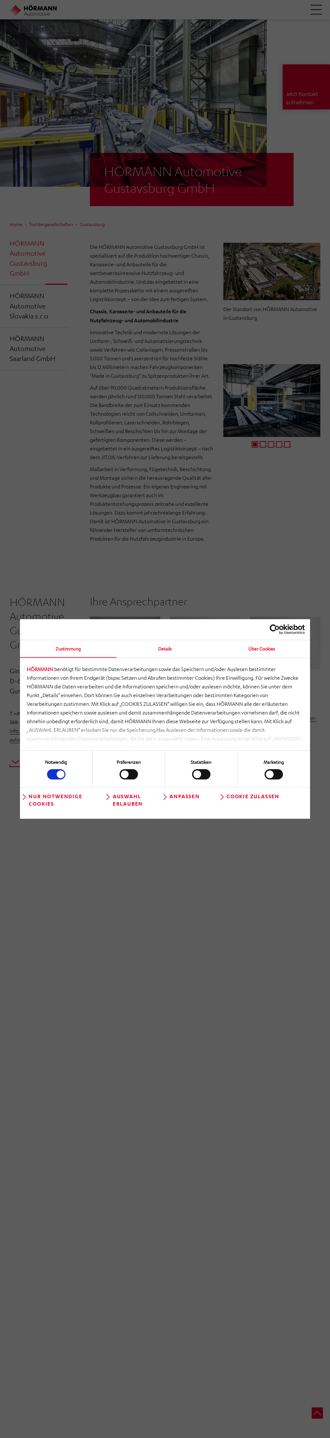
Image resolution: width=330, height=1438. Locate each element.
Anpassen (184, 796)
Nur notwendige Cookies (55, 800)
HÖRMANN (40, 669)
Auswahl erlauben (128, 800)
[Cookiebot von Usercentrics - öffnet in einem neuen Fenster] (276, 629)
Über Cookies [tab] (261, 648)
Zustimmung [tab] (68, 648)
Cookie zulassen (253, 796)
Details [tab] (165, 648)
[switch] (129, 774)
